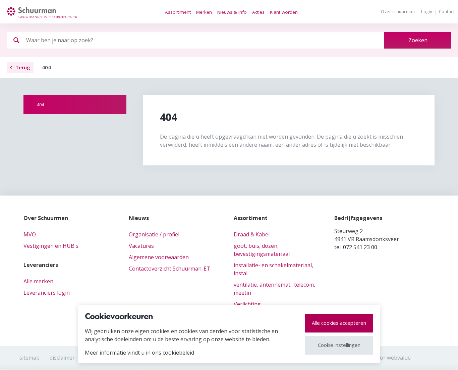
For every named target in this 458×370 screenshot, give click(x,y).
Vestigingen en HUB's (50, 245)
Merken (204, 12)
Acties (258, 12)
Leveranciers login (46, 292)
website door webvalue (382, 357)
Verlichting (247, 304)
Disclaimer (62, 357)
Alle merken (38, 281)
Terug (22, 67)
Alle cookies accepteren (339, 322)
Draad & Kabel (252, 234)
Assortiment (178, 12)
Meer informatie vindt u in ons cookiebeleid (139, 352)
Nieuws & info (232, 12)
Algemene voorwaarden (159, 257)
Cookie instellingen (339, 345)
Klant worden (284, 12)
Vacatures (141, 245)
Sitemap (29, 357)
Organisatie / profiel (154, 234)
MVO (29, 234)
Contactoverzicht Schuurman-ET (169, 268)
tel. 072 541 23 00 (355, 247)
